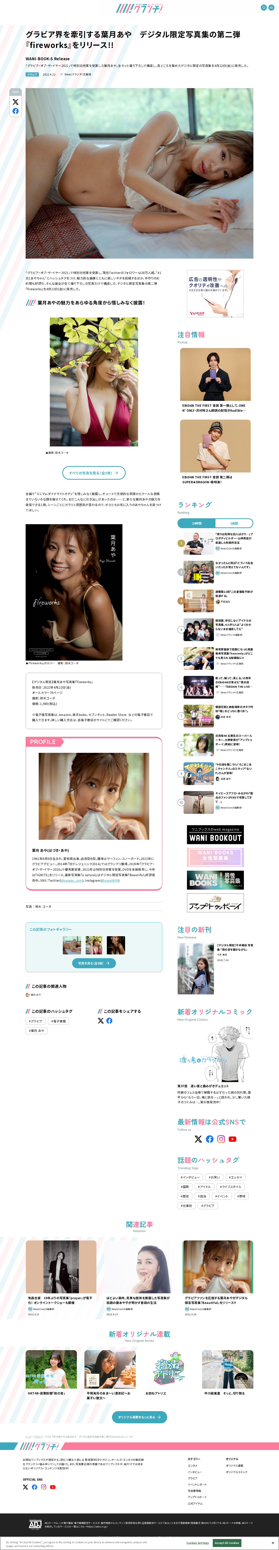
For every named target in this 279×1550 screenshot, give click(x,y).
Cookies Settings (197, 1543)
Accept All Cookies (227, 1543)
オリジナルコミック (236, 1472)
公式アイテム (195, 1503)
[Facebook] (210, 1139)
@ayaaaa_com (71, 880)
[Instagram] (221, 1139)
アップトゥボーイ (197, 1497)
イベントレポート (197, 1484)
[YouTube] (232, 1139)
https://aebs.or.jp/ (97, 1526)
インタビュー (195, 1472)
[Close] (273, 1543)
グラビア (32, 74)
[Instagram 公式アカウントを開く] (43, 1487)
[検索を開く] (264, 7)
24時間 (197, 523)
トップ (28, 1436)
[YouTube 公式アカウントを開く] (52, 1487)
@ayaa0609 (110, 880)
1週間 (234, 523)
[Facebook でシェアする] (16, 111)
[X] (198, 1139)
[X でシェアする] (16, 102)
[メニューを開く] (271, 7)
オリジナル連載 (234, 1465)
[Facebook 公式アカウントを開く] (34, 1487)
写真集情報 (194, 1491)
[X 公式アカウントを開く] (25, 1487)
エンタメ (192, 1465)
